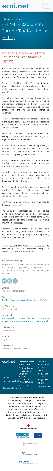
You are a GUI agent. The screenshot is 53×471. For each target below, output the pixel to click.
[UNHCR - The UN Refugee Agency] (28, 462)
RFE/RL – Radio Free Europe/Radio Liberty (20, 300)
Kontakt (5, 377)
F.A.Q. (5, 384)
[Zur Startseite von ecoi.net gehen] (15, 5)
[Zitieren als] (4, 281)
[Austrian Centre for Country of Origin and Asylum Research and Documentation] (23, 435)
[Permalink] (15, 281)
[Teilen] (10, 281)
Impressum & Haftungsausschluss (18, 381)
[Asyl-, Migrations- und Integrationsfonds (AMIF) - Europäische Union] (38, 435)
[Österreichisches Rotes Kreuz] (28, 426)
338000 (23, 348)
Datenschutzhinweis (11, 388)
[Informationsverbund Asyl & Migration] (29, 453)
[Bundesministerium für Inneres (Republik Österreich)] (29, 444)
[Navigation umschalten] (47, 6)
